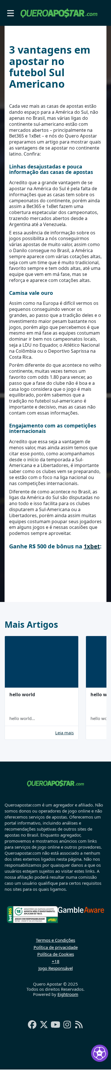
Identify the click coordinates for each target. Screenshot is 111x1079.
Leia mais (64, 733)
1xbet (92, 546)
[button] (10, 13)
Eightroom (67, 994)
